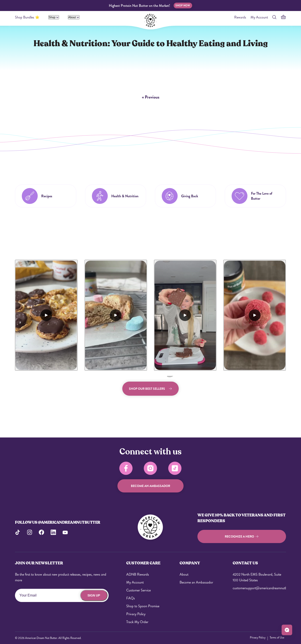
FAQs (130, 598)
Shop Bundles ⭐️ (27, 17)
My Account (259, 17)
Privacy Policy (135, 614)
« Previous (150, 97)
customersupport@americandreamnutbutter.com (259, 588)
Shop (52, 17)
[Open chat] (287, 630)
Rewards (240, 17)
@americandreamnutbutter (69, 522)
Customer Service (138, 590)
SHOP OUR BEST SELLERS (147, 388)
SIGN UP (93, 595)
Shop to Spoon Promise (142, 606)
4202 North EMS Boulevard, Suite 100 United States (257, 577)
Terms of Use (277, 637)
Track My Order (137, 621)
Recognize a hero (239, 536)
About (72, 17)
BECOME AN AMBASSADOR (150, 486)
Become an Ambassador (196, 582)
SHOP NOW (182, 5)
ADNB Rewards (137, 574)
